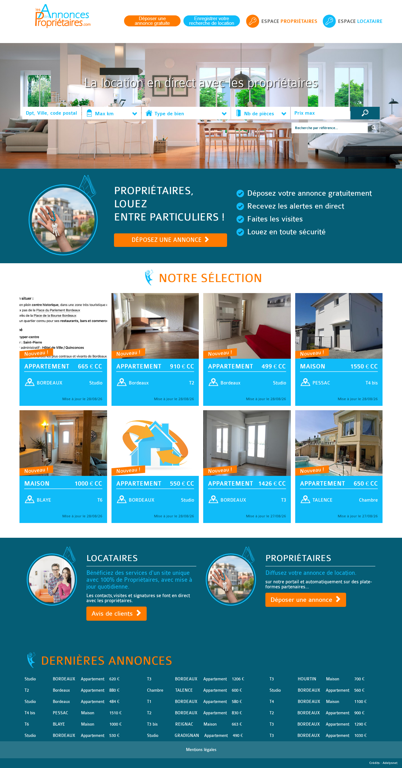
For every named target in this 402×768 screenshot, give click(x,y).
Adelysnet (390, 763)
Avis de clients (113, 613)
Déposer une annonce (302, 599)
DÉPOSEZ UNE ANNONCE (167, 240)
